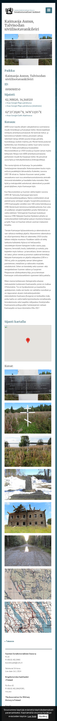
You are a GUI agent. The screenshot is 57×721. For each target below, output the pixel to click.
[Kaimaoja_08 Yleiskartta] (28, 618)
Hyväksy (43, 716)
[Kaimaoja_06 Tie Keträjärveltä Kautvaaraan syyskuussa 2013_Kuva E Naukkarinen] (28, 551)
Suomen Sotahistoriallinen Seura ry (21, 654)
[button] (28, 340)
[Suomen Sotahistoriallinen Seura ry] (22, 10)
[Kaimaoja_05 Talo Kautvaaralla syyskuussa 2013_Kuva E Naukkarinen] (28, 518)
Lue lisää (31, 716)
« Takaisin (9, 641)
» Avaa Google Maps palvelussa (18, 103)
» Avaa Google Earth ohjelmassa (18, 115)
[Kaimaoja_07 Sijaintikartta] (28, 585)
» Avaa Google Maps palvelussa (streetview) (23, 106)
